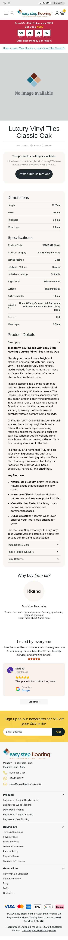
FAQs (6, 888)
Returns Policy (10, 851)
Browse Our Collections (34, 174)
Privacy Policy (10, 837)
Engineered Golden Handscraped (20, 800)
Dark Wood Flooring (13, 809)
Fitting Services (11, 841)
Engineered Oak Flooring (16, 819)
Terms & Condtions (13, 832)
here (47, 618)
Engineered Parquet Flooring (18, 814)
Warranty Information (14, 861)
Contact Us (9, 893)
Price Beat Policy (12, 878)
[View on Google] (10, 670)
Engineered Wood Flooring (17, 805)
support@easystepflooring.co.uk (39, 930)
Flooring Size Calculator (15, 873)
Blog (5, 883)
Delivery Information (13, 846)
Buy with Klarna (11, 856)
